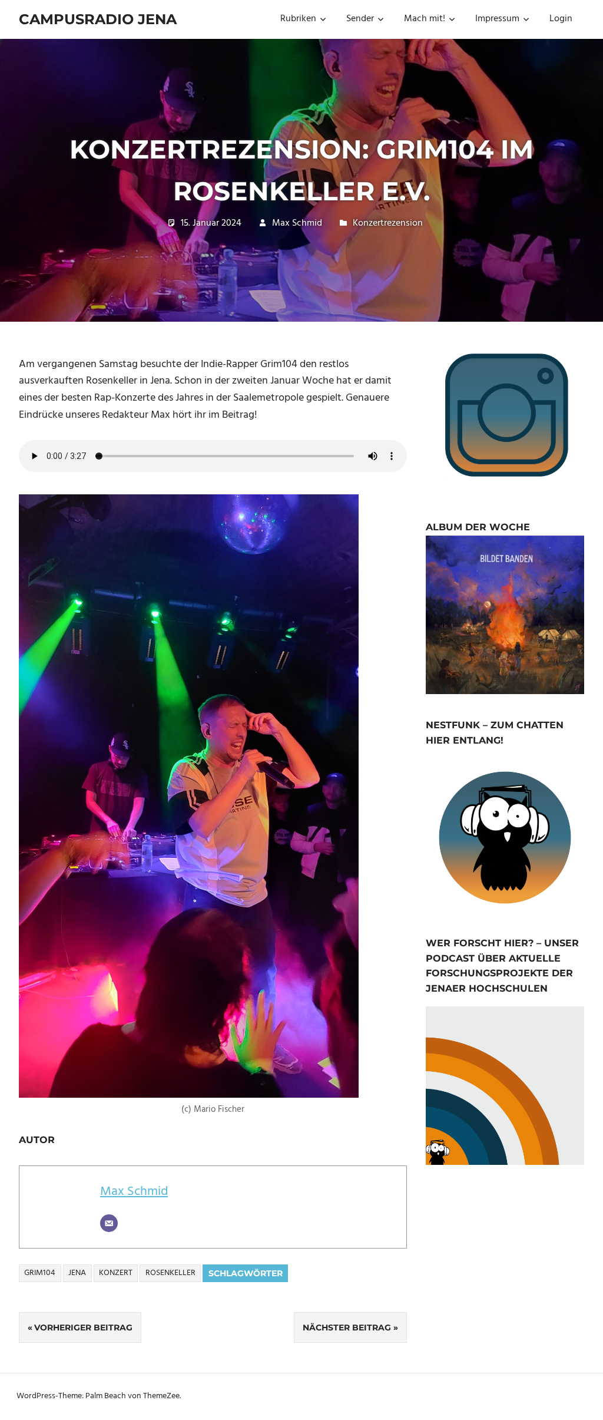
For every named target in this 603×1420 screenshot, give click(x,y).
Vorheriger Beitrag (83, 1327)
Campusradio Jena (98, 19)
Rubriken (298, 19)
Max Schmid (297, 223)
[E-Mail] (109, 1223)
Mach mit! (424, 19)
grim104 (39, 1273)
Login (560, 19)
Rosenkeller (170, 1273)
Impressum (497, 19)
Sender (360, 19)
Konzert (115, 1273)
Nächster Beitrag (347, 1327)
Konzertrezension (388, 223)
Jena (77, 1273)
